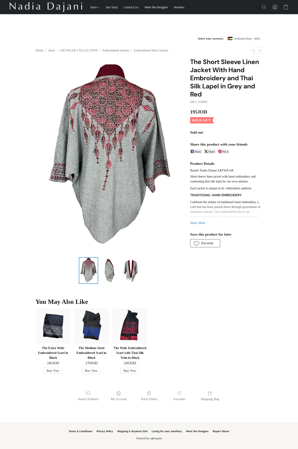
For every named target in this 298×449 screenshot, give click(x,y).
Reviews (179, 7)
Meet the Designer (156, 7)
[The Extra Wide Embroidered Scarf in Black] (53, 325)
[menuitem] (254, 51)
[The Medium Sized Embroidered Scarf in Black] (91, 325)
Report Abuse (221, 431)
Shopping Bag (210, 399)
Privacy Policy (104, 431)
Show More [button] (197, 223)
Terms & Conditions (80, 431)
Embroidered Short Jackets (151, 50)
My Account (119, 399)
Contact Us (131, 7)
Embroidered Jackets (116, 50)
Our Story (112, 7)
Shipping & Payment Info (132, 431)
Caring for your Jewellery (167, 431)
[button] (46, 7)
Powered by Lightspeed (149, 438)
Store (94, 7)
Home (39, 50)
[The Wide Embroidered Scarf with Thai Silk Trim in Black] (129, 325)
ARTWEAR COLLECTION (79, 50)
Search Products (88, 399)
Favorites (179, 399)
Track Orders (149, 399)
